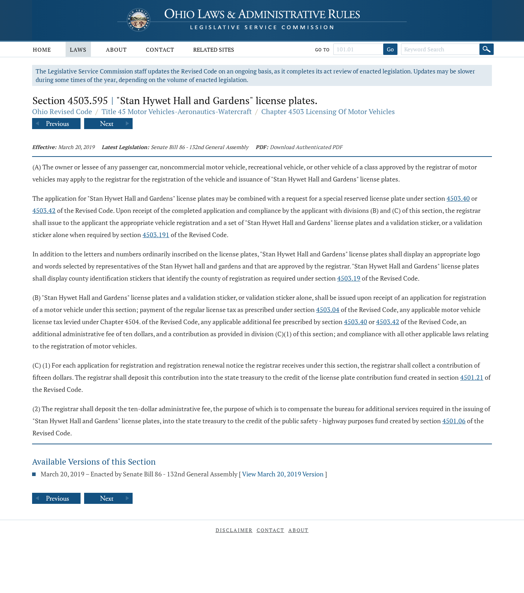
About (116, 49)
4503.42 (44, 210)
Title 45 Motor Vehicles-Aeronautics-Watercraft (177, 111)
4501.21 (471, 377)
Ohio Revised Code (62, 111)
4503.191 (156, 234)
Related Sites (213, 49)
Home (42, 49)
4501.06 (454, 420)
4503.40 (458, 198)
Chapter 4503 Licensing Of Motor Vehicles (328, 111)
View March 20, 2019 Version (283, 474)
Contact (160, 49)
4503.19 (348, 278)
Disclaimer (234, 530)
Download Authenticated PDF (306, 146)
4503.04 (327, 309)
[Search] (486, 49)
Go (390, 49)
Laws (78, 49)
